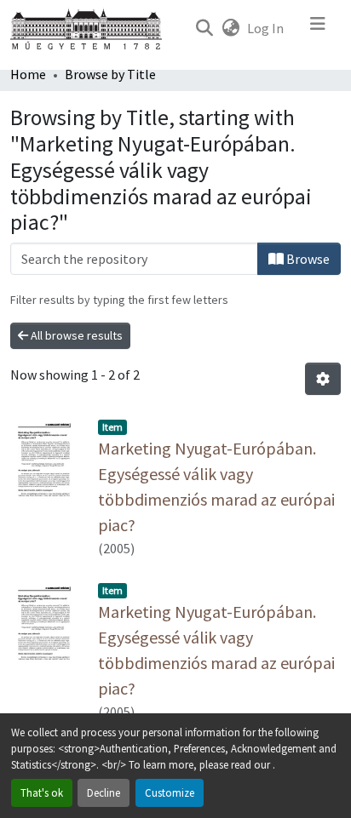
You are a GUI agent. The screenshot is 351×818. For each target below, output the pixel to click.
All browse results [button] (75, 335)
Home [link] (28, 74)
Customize (169, 792)
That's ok (41, 792)
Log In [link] (265, 28)
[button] (204, 28)
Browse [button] (307, 258)
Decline (103, 792)
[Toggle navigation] (318, 28)
